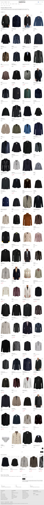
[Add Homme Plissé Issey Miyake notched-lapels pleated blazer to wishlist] (42, 195)
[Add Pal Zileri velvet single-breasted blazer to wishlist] (42, 413)
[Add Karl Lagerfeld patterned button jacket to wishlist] (20, 395)
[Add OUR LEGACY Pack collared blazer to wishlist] (31, 395)
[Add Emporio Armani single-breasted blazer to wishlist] (31, 340)
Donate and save (24, 498)
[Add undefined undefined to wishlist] (9, 456)
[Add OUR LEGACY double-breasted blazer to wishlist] (31, 141)
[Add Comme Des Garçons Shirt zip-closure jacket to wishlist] (31, 15)
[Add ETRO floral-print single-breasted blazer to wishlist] (31, 267)
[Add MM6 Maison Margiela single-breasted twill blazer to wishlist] (31, 304)
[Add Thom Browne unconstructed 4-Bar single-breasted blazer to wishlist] (20, 105)
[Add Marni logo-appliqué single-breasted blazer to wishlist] (10, 413)
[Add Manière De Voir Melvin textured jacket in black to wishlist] (10, 15)
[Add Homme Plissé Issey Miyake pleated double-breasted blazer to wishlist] (42, 285)
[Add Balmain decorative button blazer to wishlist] (42, 51)
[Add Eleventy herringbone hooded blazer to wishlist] (20, 33)
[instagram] (34, 495)
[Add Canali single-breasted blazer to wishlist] (42, 249)
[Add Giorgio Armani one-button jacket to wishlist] (20, 322)
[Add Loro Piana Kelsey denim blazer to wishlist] (42, 15)
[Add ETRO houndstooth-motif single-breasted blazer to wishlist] (31, 87)
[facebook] (37, 495)
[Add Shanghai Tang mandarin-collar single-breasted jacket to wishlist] (20, 231)
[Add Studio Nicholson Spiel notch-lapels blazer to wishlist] (10, 105)
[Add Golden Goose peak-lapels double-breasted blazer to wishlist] (20, 141)
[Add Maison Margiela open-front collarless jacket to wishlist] (20, 51)
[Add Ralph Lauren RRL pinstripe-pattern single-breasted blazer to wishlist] (42, 69)
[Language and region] (38, 2)
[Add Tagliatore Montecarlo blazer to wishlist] (31, 159)
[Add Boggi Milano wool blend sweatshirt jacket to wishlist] (10, 267)
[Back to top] (42, 448)
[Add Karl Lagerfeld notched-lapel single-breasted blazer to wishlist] (31, 285)
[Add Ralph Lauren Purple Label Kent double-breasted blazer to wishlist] (10, 195)
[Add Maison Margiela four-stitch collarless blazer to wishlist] (10, 177)
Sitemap (12, 498)
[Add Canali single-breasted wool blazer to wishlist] (20, 377)
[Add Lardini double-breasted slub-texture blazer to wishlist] (42, 322)
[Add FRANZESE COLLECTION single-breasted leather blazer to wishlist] (10, 159)
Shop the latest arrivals (23, 0)
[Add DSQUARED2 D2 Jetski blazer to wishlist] (10, 231)
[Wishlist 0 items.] (41, 2)
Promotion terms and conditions (4, 498)
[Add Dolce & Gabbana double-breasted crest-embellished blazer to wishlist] (20, 87)
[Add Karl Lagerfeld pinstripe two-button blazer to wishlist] (20, 177)
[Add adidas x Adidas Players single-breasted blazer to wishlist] (20, 195)
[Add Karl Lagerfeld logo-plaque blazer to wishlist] (20, 69)
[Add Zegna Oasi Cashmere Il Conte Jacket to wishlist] (31, 213)
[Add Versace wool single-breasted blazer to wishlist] (20, 249)
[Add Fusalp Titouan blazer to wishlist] (10, 141)
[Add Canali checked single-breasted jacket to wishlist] (42, 141)
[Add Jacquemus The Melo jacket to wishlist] (42, 177)
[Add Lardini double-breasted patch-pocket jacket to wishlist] (31, 105)
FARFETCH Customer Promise (4, 499)
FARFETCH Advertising (14, 497)
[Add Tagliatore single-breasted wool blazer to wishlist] (42, 304)
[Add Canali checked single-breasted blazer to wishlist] (20, 285)
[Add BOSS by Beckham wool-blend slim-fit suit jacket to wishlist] (10, 51)
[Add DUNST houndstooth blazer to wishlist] (10, 123)
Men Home (2, 5)
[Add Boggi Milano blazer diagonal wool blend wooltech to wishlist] (31, 33)
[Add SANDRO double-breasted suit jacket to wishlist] (20, 413)
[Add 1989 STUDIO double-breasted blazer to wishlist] (42, 358)
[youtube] (38, 495)
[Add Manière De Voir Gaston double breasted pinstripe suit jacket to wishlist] (42, 395)
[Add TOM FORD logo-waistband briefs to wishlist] (10, 432)
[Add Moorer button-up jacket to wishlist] (20, 432)
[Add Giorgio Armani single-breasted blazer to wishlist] (10, 340)
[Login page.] (39, 2)
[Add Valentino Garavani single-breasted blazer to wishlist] (42, 33)
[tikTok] (35, 495)
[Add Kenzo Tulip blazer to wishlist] (42, 159)
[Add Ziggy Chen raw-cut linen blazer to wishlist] (10, 377)
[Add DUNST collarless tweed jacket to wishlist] (10, 285)
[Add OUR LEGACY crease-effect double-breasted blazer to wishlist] (10, 304)
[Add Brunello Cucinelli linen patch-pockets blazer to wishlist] (31, 377)
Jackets (7, 5)
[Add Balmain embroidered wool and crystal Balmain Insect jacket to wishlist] (20, 213)
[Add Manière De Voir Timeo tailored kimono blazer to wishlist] (20, 340)
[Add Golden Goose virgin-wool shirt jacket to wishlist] (10, 249)
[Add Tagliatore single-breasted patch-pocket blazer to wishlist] (10, 87)
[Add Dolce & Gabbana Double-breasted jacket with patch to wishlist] (31, 358)
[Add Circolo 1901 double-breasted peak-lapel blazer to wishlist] (42, 87)
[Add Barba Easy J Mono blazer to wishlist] (42, 231)
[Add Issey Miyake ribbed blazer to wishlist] (31, 123)
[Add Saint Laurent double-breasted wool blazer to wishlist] (10, 33)
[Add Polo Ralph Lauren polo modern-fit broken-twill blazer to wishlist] (10, 358)
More (28, 9)
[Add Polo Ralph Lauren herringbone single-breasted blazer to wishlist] (31, 195)
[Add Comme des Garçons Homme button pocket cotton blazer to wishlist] (42, 432)
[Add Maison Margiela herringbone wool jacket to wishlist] (31, 432)
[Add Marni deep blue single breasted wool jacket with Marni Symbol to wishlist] (10, 395)
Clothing (4, 5)
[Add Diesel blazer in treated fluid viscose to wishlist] (31, 69)
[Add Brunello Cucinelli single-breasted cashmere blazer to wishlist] (42, 123)
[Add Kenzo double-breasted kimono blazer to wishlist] (10, 69)
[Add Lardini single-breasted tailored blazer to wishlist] (42, 340)
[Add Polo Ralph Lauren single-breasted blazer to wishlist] (20, 15)
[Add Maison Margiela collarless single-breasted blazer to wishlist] (20, 304)
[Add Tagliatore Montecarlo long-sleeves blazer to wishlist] (42, 213)
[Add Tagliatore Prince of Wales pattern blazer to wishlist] (31, 413)
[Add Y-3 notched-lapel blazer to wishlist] (42, 105)
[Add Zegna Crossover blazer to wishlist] (10, 322)
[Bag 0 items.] (42, 2)
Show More (41, 454)
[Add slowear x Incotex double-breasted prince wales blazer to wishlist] (20, 123)
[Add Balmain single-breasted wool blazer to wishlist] (42, 377)
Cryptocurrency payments (3, 497)
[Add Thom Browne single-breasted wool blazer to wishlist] (31, 322)
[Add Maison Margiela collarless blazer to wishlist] (31, 249)
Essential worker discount (25, 497)
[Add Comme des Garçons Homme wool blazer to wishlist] (31, 51)
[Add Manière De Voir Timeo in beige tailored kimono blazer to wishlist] (31, 231)
